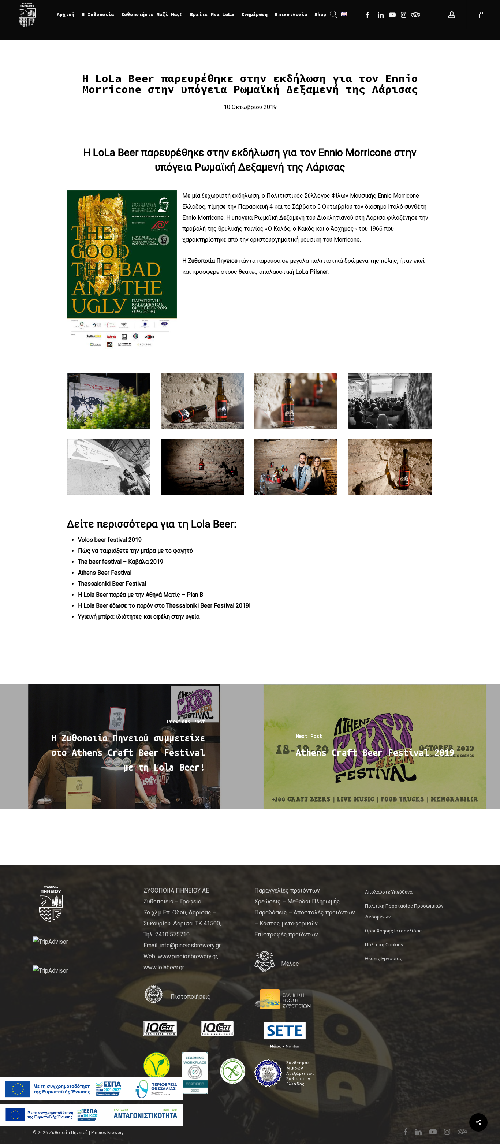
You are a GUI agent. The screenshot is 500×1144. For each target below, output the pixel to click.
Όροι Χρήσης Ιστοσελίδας (393, 931)
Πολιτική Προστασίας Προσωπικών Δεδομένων (404, 911)
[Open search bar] (333, 15)
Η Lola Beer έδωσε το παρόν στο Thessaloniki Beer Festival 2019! (164, 605)
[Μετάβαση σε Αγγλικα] (344, 14)
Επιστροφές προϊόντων (286, 934)
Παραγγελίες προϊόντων (287, 890)
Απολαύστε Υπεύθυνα (389, 892)
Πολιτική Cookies (384, 944)
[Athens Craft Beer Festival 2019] (375, 746)
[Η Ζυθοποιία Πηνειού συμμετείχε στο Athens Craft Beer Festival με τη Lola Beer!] (125, 746)
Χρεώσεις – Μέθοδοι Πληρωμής (297, 901)
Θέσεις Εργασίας (383, 958)
